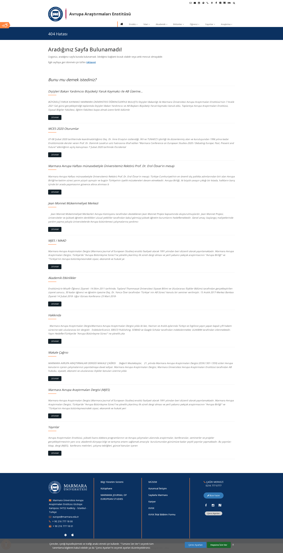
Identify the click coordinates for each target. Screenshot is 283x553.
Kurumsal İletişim (157, 488)
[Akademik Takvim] (199, 2)
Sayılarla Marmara (158, 495)
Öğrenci (194, 24)
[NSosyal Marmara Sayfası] (224, 2)
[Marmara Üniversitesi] (55, 14)
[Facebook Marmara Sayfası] (216, 2)
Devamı (54, 117)
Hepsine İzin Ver (218, 544)
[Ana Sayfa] (121, 24)
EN (229, 2)
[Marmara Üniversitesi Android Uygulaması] (65, 534)
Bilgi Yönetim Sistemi (112, 481)
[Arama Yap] (234, 3)
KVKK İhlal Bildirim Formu (161, 514)
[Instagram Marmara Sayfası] (220, 2)
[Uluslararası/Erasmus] (203, 2)
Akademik (161, 24)
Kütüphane (106, 488)
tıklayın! (91, 62)
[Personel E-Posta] (194, 2)
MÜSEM (152, 481)
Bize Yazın (214, 495)
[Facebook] (205, 505)
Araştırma (225, 24)
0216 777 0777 (213, 485)
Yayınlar (209, 24)
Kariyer (152, 501)
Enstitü (132, 24)
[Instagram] (213, 505)
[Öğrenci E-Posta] (190, 2)
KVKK (151, 508)
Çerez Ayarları (213, 513)
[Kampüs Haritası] (211, 2)
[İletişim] (207, 2)
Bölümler (177, 24)
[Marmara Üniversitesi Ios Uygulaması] (72, 534)
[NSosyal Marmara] (220, 505)
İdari (145, 24)
